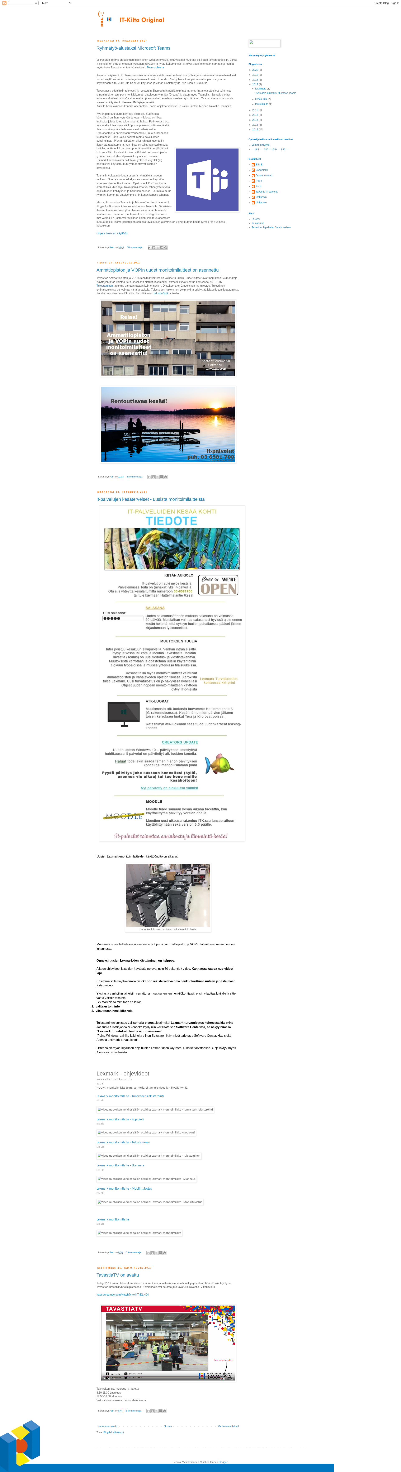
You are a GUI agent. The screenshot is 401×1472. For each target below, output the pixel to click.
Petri (258, 186)
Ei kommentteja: (135, 247)
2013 (255, 124)
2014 (255, 119)
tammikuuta (262, 104)
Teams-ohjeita (155, 67)
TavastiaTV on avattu (117, 1275)
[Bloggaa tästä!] (154, 248)
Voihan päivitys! (260, 145)
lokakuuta (261, 88)
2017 (255, 84)
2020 (255, 69)
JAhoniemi (262, 170)
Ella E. (259, 164)
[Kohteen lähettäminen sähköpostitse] (150, 248)
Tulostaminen (104, 285)
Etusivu (168, 1426)
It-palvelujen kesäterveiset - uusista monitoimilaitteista (150, 499)
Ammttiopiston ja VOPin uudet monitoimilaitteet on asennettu (157, 270)
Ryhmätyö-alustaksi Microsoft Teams (133, 48)
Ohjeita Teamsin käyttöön (111, 233)
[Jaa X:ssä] (158, 248)
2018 (255, 79)
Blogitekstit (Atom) (113, 1432)
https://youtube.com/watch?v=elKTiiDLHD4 (122, 1294)
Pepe (259, 180)
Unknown (261, 197)
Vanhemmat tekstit (228, 1426)
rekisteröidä (161, 293)
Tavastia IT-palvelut (267, 191)
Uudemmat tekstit (107, 1426)
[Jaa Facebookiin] (162, 248)
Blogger (223, 1462)
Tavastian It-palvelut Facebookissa (271, 227)
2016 (255, 110)
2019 (255, 74)
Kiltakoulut (258, 223)
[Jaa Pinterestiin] (166, 248)
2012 (255, 129)
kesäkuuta (261, 99)
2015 (255, 114)
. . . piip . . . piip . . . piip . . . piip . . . (270, 149)
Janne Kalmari (264, 175)
